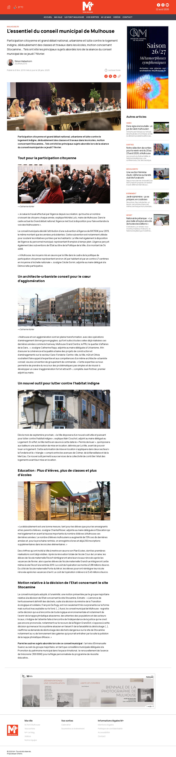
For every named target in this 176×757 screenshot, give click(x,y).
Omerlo (19, 753)
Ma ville (29, 720)
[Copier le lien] (119, 76)
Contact (127, 17)
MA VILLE (58, 17)
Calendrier (66, 724)
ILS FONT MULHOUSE (74, 17)
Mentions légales (106, 724)
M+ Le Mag (106, 17)
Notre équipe (31, 740)
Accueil (48, 17)
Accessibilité (104, 732)
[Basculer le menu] (8, 7)
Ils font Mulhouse (32, 724)
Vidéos (116, 17)
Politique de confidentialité (110, 728)
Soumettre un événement (73, 728)
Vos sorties (92, 17)
